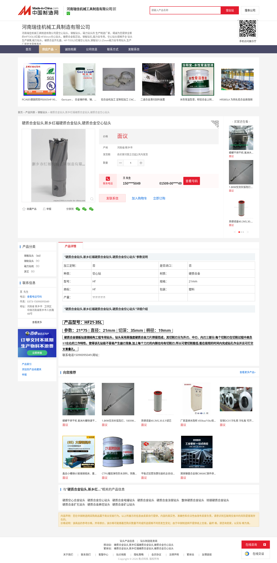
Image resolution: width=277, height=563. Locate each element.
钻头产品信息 (127, 541)
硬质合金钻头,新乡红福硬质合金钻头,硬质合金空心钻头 (144, 545)
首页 (20, 112)
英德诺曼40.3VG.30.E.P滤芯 (244, 221)
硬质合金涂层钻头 (168, 500)
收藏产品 (31, 209)
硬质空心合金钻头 (73, 500)
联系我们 (86, 554)
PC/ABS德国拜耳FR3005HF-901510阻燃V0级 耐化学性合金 (54, 99)
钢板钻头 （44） (33, 255)
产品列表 (30, 112)
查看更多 (37, 322)
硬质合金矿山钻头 (123, 504)
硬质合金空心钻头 (98, 500)
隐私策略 (139, 554)
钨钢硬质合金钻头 (217, 500)
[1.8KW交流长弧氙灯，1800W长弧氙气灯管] (241, 172)
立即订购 (159, 198)
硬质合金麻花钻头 (98, 504)
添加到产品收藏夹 (31, 369)
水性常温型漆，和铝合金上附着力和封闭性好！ (205, 99)
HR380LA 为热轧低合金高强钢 (236, 99)
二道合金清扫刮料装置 (153, 99)
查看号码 (192, 181)
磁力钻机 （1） (32, 266)
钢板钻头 (42, 112)
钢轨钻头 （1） (32, 261)
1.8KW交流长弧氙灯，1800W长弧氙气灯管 (252, 187)
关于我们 (68, 554)
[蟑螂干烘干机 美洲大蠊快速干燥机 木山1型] (241, 138)
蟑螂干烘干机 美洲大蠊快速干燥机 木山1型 (252, 152)
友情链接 (207, 554)
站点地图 (121, 554)
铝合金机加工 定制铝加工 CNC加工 (120, 99)
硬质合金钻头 (145, 500)
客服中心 (103, 554)
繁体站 (190, 554)
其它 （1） (30, 271)
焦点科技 (143, 559)
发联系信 (112, 198)
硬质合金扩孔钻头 (73, 504)
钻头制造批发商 (148, 541)
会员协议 (156, 554)
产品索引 (27, 364)
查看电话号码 (34, 296)
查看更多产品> (248, 372)
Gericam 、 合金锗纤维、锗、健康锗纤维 (83, 99)
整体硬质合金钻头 (192, 500)
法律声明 (174, 554)
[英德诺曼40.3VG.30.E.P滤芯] (241, 206)
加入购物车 (139, 198)
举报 (48, 209)
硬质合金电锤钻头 (123, 500)
